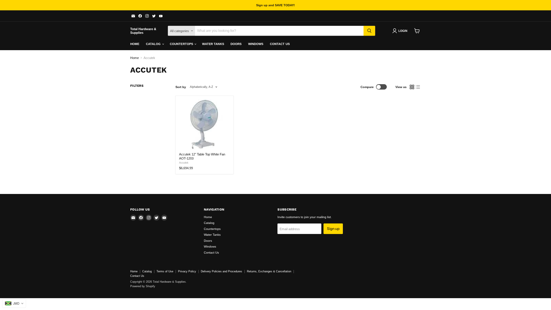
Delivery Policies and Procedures (221, 271)
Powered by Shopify (142, 286)
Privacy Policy (187, 271)
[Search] (369, 31)
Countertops (182, 44)
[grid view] (412, 87)
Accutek (183, 162)
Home (134, 44)
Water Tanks (213, 44)
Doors (236, 44)
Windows (255, 44)
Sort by (180, 87)
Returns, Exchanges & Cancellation (269, 271)
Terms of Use (164, 271)
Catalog (154, 44)
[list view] (418, 87)
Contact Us (280, 44)
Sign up (333, 228)
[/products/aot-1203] (204, 124)
